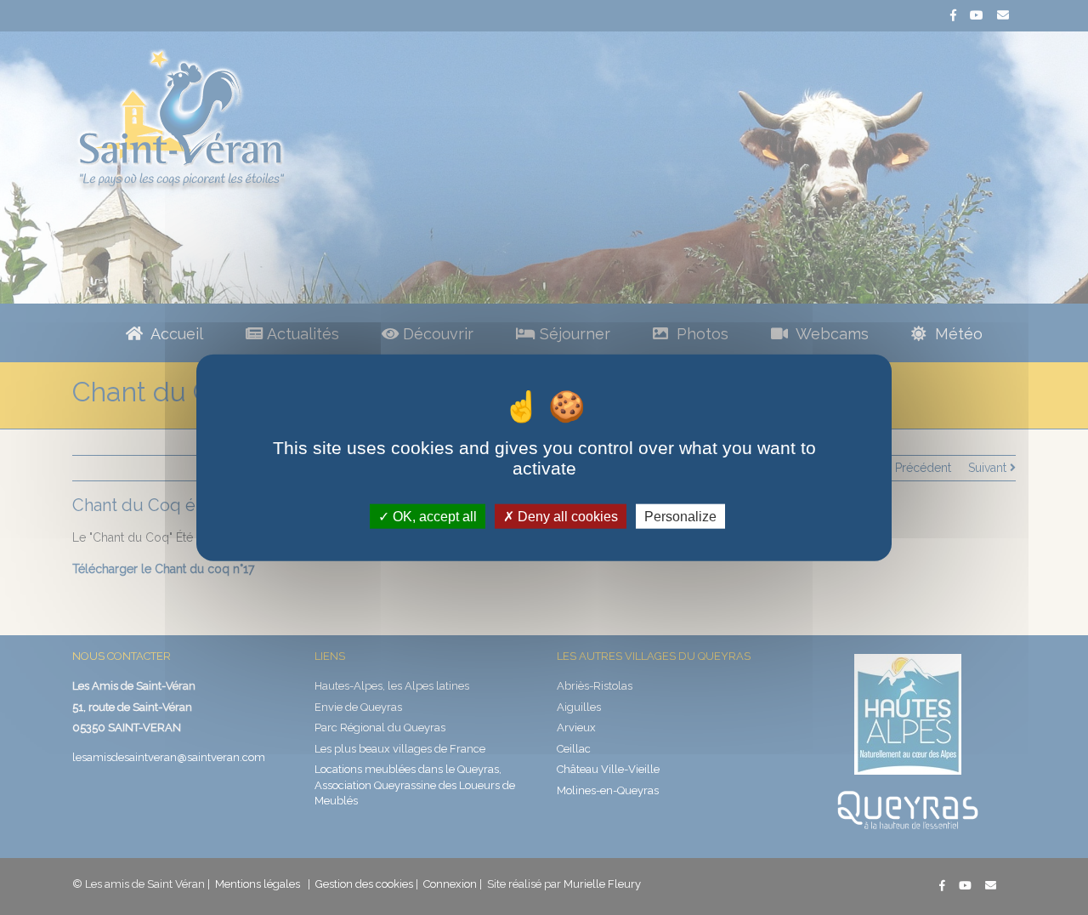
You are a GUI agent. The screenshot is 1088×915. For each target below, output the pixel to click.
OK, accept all (433, 516)
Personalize (680, 516)
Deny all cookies (566, 516)
